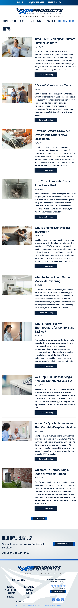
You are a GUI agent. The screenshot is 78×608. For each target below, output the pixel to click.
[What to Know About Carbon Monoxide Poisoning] (17, 285)
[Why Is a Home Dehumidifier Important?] (17, 235)
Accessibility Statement (49, 605)
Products (18, 20)
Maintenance (11, 590)
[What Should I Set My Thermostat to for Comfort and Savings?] (17, 331)
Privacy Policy (37, 605)
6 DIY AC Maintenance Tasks (53, 85)
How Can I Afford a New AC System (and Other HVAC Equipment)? (52, 134)
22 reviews (60, 588)
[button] (12, 21)
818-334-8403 (66, 21)
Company (40, 20)
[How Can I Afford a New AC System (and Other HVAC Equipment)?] (17, 138)
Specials (30, 20)
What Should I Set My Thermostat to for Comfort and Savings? (54, 327)
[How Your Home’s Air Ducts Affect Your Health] (17, 189)
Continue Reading (48, 75)
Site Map (59, 605)
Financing (29, 593)
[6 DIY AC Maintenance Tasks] (17, 93)
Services (7, 20)
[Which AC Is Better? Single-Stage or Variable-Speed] (17, 477)
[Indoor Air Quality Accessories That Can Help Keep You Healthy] (17, 431)
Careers (29, 596)
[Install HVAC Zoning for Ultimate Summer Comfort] (17, 47)
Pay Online (51, 20)
